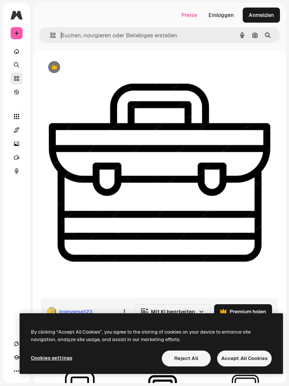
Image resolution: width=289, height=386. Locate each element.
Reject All (186, 358)
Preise (189, 15)
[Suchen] (17, 65)
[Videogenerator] (17, 157)
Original (88, 67)
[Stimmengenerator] (17, 171)
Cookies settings (51, 358)
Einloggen (221, 15)
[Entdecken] (17, 92)
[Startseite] (17, 51)
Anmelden (261, 15)
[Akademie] (17, 357)
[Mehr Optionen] (124, 311)
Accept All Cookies (244, 358)
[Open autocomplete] (50, 35)
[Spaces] (17, 130)
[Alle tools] (17, 116)
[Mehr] (17, 371)
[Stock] (17, 78)
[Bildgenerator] (17, 144)
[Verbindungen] (17, 344)
